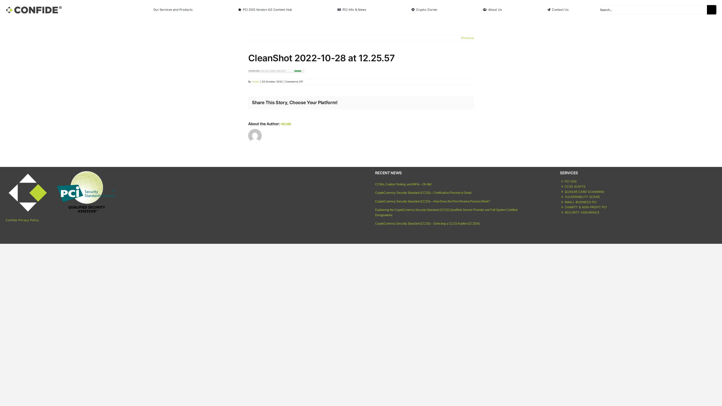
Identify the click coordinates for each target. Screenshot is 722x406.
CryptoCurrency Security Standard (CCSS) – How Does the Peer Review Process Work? (432, 201)
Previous (467, 38)
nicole (255, 81)
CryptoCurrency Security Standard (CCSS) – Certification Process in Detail (423, 192)
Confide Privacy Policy (22, 220)
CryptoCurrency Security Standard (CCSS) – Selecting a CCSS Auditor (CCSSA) (427, 223)
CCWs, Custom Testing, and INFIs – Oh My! (403, 184)
